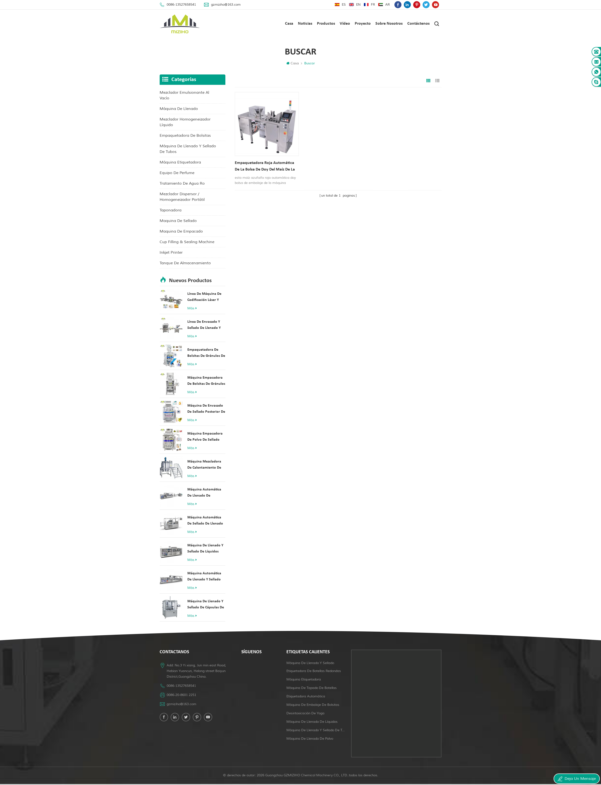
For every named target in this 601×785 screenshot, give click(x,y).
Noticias (305, 23)
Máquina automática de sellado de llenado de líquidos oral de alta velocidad (205, 521)
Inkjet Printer (171, 252)
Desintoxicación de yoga (305, 713)
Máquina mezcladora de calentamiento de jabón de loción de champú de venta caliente (204, 465)
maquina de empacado (181, 231)
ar (387, 5)
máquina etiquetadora (180, 162)
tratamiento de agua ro (182, 183)
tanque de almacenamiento (185, 263)
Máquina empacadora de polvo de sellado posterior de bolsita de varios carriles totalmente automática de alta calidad (206, 437)
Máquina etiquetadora (303, 679)
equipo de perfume (177, 173)
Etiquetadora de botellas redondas (313, 671)
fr (373, 5)
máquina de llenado (179, 108)
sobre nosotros (389, 23)
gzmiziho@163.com (226, 5)
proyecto (363, 23)
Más (190, 308)
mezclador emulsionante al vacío (184, 95)
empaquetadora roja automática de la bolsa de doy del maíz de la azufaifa (265, 167)
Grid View (428, 80)
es (344, 5)
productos (326, 23)
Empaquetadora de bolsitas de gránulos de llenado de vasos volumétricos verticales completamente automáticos (206, 353)
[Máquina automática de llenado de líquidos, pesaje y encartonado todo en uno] (171, 495)
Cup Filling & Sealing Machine (187, 242)
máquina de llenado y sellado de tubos (188, 149)
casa (289, 23)
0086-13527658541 (181, 5)
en (358, 5)
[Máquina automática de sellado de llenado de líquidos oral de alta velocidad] (171, 523)
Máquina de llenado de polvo (309, 739)
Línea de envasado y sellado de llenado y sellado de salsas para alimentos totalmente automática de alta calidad (205, 325)
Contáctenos (418, 23)
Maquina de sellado (178, 220)
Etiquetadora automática (305, 696)
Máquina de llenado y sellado (310, 663)
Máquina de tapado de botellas (311, 688)
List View (437, 80)
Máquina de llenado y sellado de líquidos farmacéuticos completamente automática (205, 549)
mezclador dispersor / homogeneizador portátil (182, 197)
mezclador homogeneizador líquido (185, 122)
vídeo (345, 23)
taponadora (170, 210)
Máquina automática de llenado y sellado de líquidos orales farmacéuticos (204, 577)
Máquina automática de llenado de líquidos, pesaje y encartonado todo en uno (204, 493)
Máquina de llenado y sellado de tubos (316, 730)
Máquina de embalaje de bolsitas (312, 705)
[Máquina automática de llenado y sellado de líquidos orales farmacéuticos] (171, 579)
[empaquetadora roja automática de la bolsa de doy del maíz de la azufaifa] (267, 124)
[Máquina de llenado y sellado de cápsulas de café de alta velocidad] (171, 607)
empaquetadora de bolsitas (185, 135)
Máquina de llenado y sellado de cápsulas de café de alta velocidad (205, 604)
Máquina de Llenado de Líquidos (312, 722)
